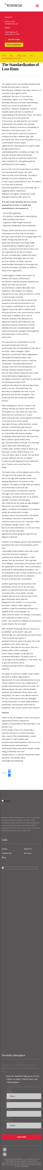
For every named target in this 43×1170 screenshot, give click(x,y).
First (9, 1109)
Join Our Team (14, 39)
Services (27, 853)
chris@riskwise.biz (11, 24)
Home (4, 56)
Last (8, 1118)
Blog (4, 857)
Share (4, 773)
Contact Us (6, 853)
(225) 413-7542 (10, 21)
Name (9, 1091)
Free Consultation (14, 45)
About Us (28, 849)
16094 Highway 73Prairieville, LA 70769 (12, 33)
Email (10, 1121)
